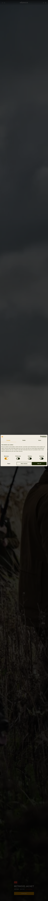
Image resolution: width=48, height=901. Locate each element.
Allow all (39, 463)
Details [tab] (24, 440)
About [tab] (39, 440)
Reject (8, 463)
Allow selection (24, 463)
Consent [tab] (8, 440)
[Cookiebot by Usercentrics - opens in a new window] (41, 437)
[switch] (18, 459)
